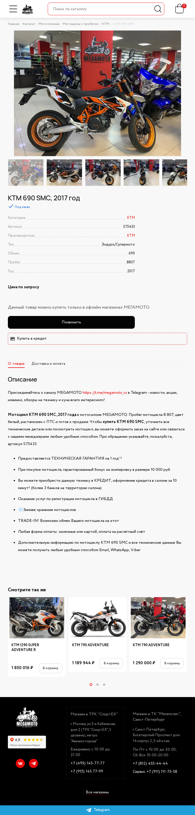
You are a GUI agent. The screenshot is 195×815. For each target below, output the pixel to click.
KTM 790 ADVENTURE (90, 645)
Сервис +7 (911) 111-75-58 (155, 772)
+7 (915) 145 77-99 (87, 771)
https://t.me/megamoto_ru (105, 393)
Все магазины (97, 792)
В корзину (50, 668)
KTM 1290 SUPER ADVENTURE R (25, 648)
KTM (131, 217)
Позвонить (71, 322)
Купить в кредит (32, 338)
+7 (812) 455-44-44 (150, 763)
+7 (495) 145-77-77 (88, 763)
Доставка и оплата (48, 364)
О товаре (16, 364)
